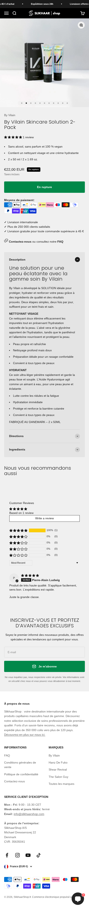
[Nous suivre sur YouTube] (28, 855)
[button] (13, 137)
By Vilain (9, 115)
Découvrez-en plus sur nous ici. (24, 734)
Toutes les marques (61, 783)
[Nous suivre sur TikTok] (38, 855)
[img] (30, 575)
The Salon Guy (58, 776)
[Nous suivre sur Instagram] (17, 855)
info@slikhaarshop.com (29, 814)
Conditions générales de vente (20, 765)
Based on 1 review (21, 513)
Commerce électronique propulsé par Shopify (57, 897)
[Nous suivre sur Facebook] (7, 855)
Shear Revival (58, 769)
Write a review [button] (44, 518)
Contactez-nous (14, 781)
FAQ (7, 755)
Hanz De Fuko (58, 762)
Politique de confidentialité (21, 774)
